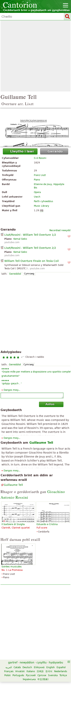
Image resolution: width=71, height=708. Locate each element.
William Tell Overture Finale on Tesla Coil (31, 260)
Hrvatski (20, 671)
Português (18, 675)
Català (17, 667)
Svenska (53, 675)
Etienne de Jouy (43, 184)
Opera (37, 192)
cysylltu (42, 662)
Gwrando (55, 151)
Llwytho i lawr (22, 151)
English (50, 667)
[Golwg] (35, 127)
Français (8, 671)
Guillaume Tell (13, 484)
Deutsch (27, 667)
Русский (31, 675)
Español (61, 667)
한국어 (48, 671)
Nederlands (60, 671)
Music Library (41, 206)
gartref (12, 662)
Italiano (31, 671)
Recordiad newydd (59, 230)
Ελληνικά (39, 667)
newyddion (27, 662)
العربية (8, 667)
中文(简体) (42, 679)
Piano (37, 179)
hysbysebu (56, 662)
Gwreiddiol (15, 273)
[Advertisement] (35, 55)
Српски (41, 675)
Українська (29, 679)
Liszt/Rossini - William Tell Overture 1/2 (30, 234)
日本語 (40, 671)
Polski (7, 675)
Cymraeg (29, 273)
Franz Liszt (40, 175)
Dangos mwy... (12, 390)
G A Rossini (40, 158)
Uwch (37, 196)
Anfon (49, 404)
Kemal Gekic (20, 239)
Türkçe (63, 675)
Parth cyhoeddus (43, 201)
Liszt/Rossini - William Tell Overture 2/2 (30, 247)
